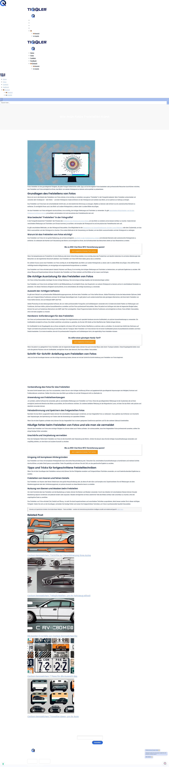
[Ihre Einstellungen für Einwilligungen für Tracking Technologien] (3, 764)
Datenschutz (73, 759)
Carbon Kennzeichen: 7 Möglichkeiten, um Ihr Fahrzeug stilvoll (58, 595)
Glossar (71, 754)
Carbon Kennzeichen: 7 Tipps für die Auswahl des (52, 676)
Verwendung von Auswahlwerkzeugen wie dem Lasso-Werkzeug (103, 227)
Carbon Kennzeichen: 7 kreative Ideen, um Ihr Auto (53, 716)
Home (32, 20)
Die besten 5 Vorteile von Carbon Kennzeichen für (52, 636)
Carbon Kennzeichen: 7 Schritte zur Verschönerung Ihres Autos (59, 555)
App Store (32, 761)
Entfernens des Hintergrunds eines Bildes (75, 221)
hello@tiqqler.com (37, 756)
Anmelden (97, 742)
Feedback (33, 28)
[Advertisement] (84, 372)
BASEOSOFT (40, 765)
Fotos (32, 23)
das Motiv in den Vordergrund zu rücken (86, 238)
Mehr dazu (120, 509)
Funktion (33, 25)
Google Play (44, 761)
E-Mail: (71, 737)
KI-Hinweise (72, 761)
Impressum (72, 756)
